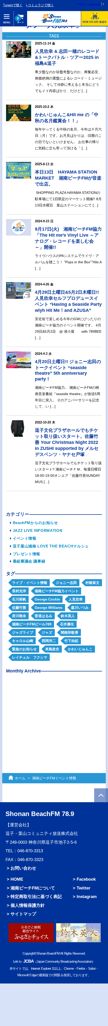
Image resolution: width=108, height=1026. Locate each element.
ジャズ (47, 632)
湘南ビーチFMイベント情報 (54, 778)
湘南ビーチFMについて (33, 887)
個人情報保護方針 (28, 905)
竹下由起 (71, 641)
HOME (17, 879)
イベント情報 (24, 538)
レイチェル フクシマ (29, 657)
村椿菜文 (92, 583)
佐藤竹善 (19, 608)
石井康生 (67, 624)
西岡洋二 (49, 641)
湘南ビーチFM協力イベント (57, 591)
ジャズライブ (22, 632)
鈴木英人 (68, 616)
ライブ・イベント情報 (29, 583)
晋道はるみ (43, 616)
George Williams (49, 608)
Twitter (83, 887)
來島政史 (52, 649)
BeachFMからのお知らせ (35, 523)
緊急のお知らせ (24, 649)
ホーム (20, 778)
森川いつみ (80, 608)
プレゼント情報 (26, 554)
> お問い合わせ (21, 868)
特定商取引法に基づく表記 (36, 896)
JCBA (28, 961)
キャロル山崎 (22, 641)
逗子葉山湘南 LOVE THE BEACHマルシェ (51, 546)
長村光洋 (19, 591)
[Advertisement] (54, 716)
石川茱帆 (19, 599)
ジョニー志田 (66, 583)
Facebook (86, 879)
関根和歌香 (69, 632)
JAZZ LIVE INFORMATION (38, 530)
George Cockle (47, 599)
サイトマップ (23, 913)
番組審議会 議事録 (29, 561)
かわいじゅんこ (80, 649)
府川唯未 (19, 616)
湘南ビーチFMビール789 (31, 624)
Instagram (87, 896)
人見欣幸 (76, 599)
